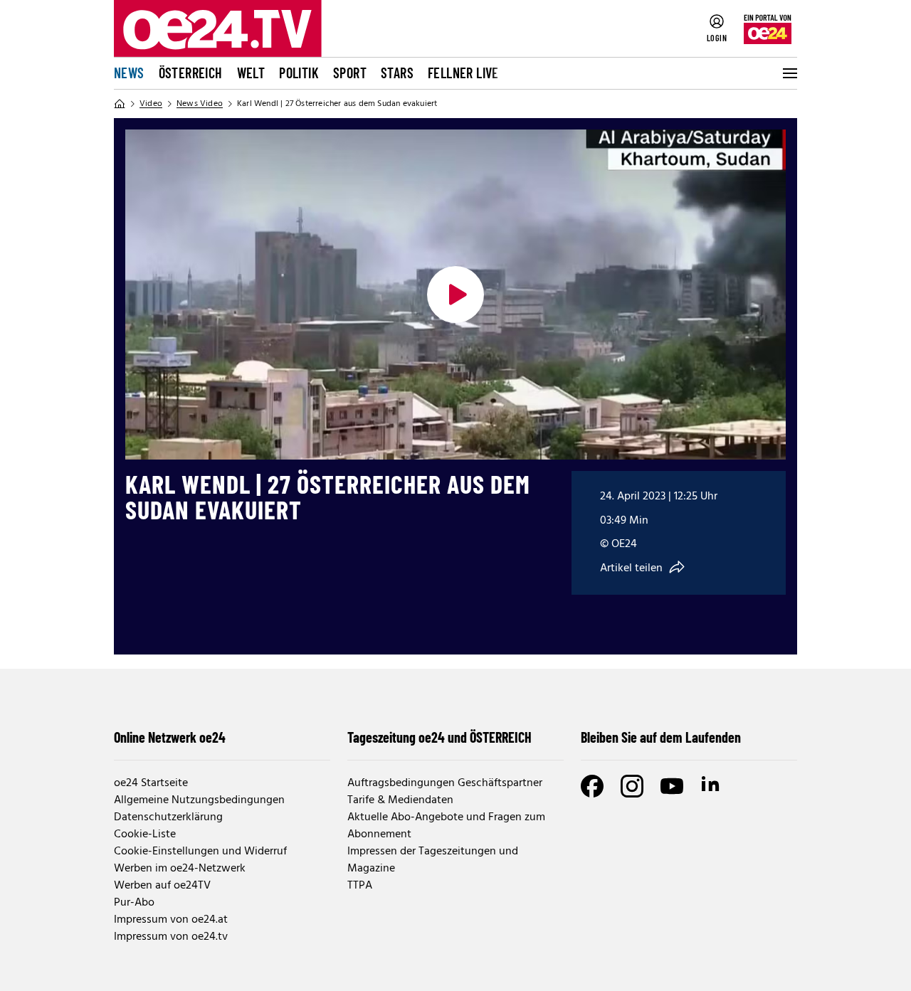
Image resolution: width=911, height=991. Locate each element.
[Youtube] (671, 786)
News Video (200, 104)
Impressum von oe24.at (171, 920)
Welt (251, 72)
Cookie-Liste (145, 834)
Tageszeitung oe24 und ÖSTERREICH (439, 737)
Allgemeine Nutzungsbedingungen (199, 800)
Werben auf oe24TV (162, 885)
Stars (397, 72)
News (129, 72)
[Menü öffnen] (788, 73)
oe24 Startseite (151, 783)
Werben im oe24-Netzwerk (180, 868)
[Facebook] (592, 786)
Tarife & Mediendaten (400, 800)
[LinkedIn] (711, 786)
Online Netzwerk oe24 (170, 737)
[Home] (119, 104)
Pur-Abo (134, 903)
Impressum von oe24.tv (171, 937)
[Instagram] (632, 786)
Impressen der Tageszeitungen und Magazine (432, 860)
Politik (299, 72)
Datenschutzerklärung (168, 817)
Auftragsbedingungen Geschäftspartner (444, 783)
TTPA (359, 885)
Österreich (191, 72)
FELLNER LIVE (463, 72)
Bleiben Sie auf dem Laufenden (661, 737)
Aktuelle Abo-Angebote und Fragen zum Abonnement (446, 826)
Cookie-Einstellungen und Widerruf (200, 851)
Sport (350, 72)
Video (150, 104)
